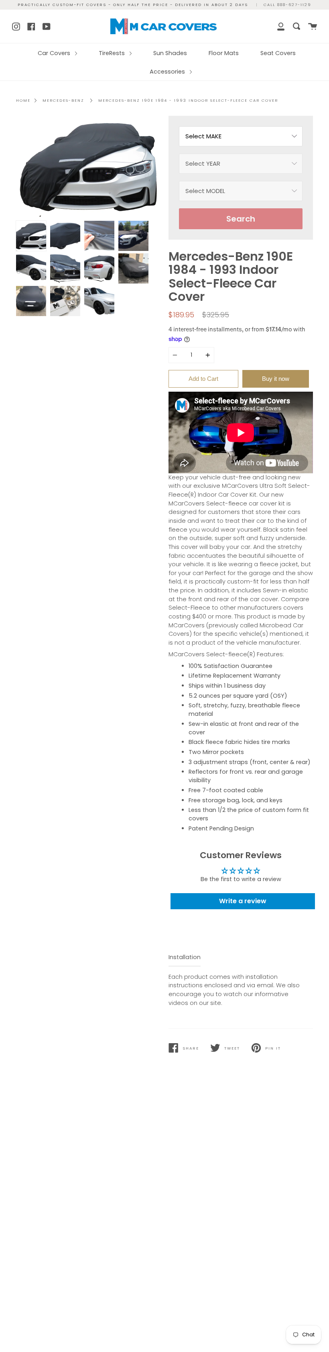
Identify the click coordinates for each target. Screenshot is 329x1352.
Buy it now (275, 378)
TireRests (112, 53)
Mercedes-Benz (63, 100)
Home (23, 100)
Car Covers (55, 53)
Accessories (168, 72)
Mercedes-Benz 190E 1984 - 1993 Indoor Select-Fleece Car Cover (188, 100)
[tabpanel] (88, 166)
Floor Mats (224, 53)
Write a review (242, 901)
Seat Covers (278, 53)
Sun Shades (170, 53)
